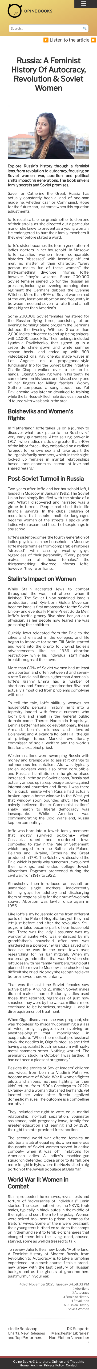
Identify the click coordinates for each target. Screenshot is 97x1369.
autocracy (81, 1293)
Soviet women (78, 1309)
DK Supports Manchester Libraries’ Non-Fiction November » (69, 1335)
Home (24, 1365)
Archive (36, 1365)
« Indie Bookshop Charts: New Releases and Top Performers (26, 1333)
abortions (82, 1288)
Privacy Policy (54, 1365)
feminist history (77, 1297)
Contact (71, 1365)
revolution (81, 1301)
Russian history (77, 1305)
